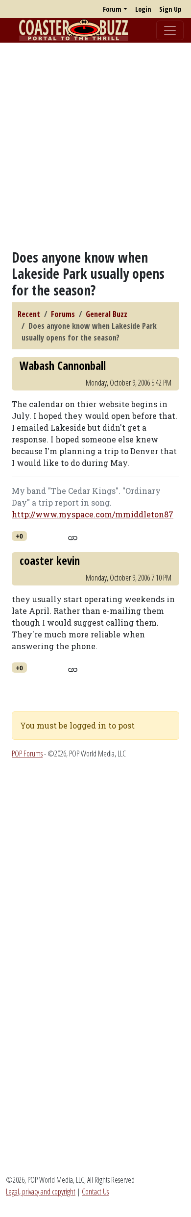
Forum (112, 9)
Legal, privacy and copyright (40, 1191)
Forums (63, 314)
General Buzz (106, 314)
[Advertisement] (95, 146)
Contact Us (95, 1191)
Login (143, 9)
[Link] (73, 536)
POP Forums (27, 753)
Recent (29, 314)
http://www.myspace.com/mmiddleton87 (92, 514)
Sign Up (170, 9)
